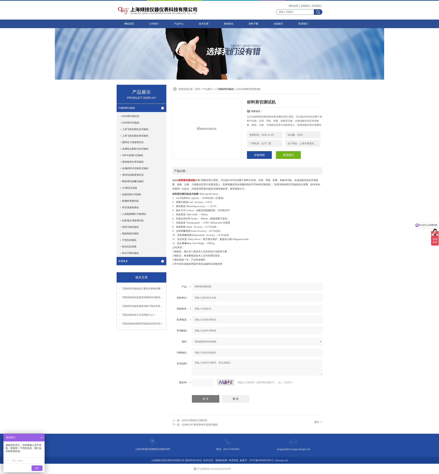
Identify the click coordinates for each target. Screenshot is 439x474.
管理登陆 (233, 460)
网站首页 (293, 5)
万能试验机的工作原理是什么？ (139, 314)
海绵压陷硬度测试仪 (133, 174)
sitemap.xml (281, 460)
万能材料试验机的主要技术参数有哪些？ (143, 288)
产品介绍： (181, 170)
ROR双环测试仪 (130, 116)
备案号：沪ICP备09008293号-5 (257, 460)
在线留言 (305, 5)
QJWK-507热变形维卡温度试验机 (200, 424)
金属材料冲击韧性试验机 (135, 168)
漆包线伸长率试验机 (133, 161)
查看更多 (123, 261)
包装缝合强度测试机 (133, 220)
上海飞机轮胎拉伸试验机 (135, 135)
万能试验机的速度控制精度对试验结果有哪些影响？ (143, 297)
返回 (316, 422)
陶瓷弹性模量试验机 (133, 181)
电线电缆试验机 (130, 233)
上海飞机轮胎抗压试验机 (135, 129)
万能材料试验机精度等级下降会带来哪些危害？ (143, 306)
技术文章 (204, 23)
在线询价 (259, 155)
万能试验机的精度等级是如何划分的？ (142, 323)
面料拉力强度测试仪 (133, 142)
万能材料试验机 (126, 108)
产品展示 (207, 89)
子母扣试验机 (129, 240)
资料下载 (253, 23)
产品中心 (179, 23)
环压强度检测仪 (130, 207)
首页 (197, 89)
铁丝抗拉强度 (129, 246)
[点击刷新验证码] (225, 382)
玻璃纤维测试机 (130, 201)
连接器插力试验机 (131, 194)
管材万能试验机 (130, 227)
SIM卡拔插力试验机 (132, 155)
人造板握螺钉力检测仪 (134, 214)
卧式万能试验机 (130, 253)
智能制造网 (221, 460)
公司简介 (154, 23)
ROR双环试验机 (130, 122)
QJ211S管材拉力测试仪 (194, 420)
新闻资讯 (228, 23)
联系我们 (317, 5)
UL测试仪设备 (129, 187)
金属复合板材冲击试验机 (135, 148)
